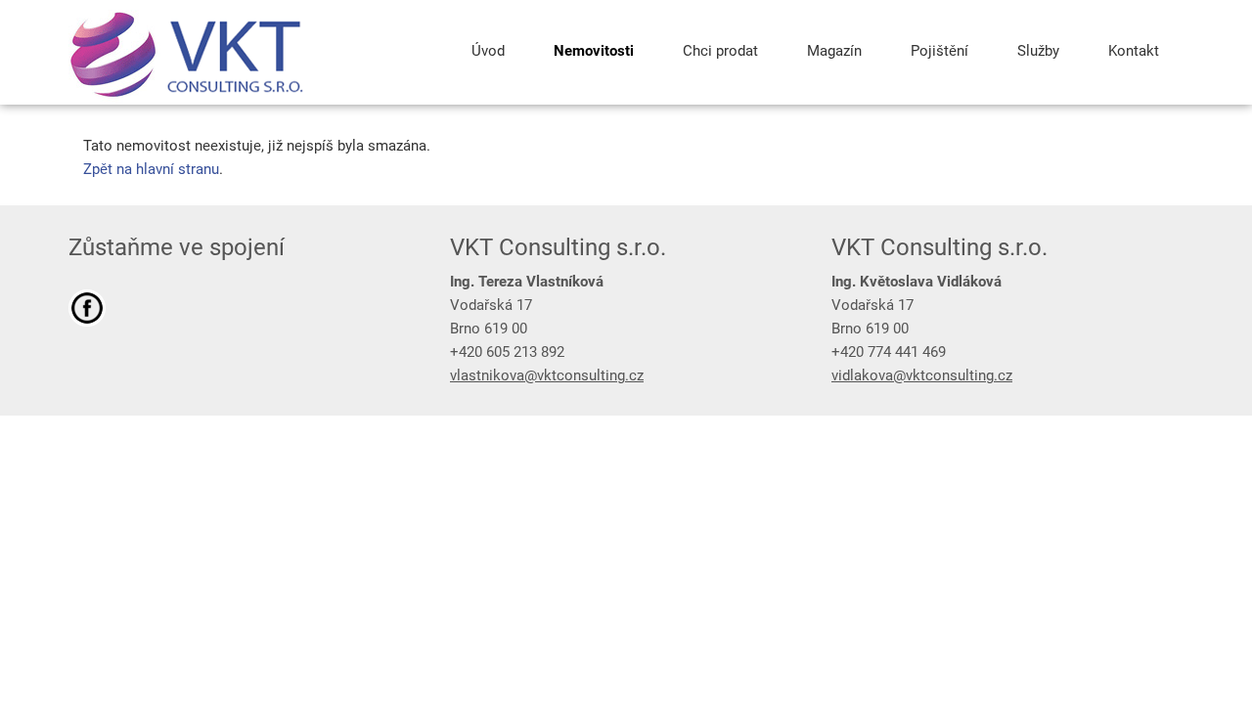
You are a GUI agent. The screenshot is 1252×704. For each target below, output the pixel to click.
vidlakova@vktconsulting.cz (921, 375)
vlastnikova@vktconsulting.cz (547, 375)
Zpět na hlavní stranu (151, 169)
